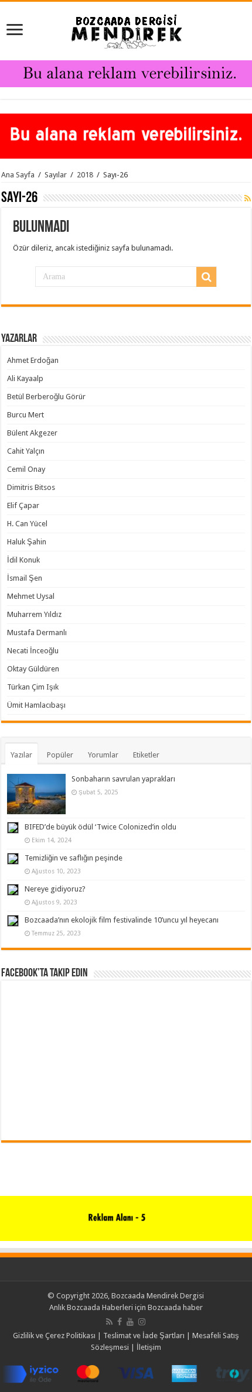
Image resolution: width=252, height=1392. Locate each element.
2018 (85, 174)
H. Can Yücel (27, 523)
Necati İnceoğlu (33, 650)
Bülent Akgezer (32, 432)
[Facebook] (119, 1322)
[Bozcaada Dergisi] (126, 29)
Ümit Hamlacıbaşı (36, 705)
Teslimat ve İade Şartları (144, 1335)
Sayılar (56, 174)
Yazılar (21, 754)
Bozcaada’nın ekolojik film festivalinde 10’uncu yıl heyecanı (122, 920)
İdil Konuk (23, 560)
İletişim (149, 1347)
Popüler (60, 754)
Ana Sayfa (18, 174)
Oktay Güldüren (33, 668)
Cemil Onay (26, 469)
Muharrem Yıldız (34, 614)
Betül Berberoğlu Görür (46, 396)
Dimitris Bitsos (31, 487)
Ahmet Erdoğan (33, 360)
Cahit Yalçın (26, 451)
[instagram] (142, 1322)
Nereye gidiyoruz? (55, 888)
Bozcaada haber (175, 1307)
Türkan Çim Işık (33, 687)
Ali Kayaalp (25, 378)
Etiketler (146, 754)
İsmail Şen (24, 578)
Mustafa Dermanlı (37, 632)
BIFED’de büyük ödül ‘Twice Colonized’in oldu (100, 826)
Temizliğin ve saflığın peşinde (73, 857)
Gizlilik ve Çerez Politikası (54, 1335)
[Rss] (109, 1322)
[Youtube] (130, 1322)
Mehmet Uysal (31, 596)
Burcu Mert (25, 414)
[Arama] (206, 277)
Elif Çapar (23, 505)
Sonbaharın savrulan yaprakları (123, 778)
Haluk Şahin (26, 541)
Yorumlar (103, 754)
